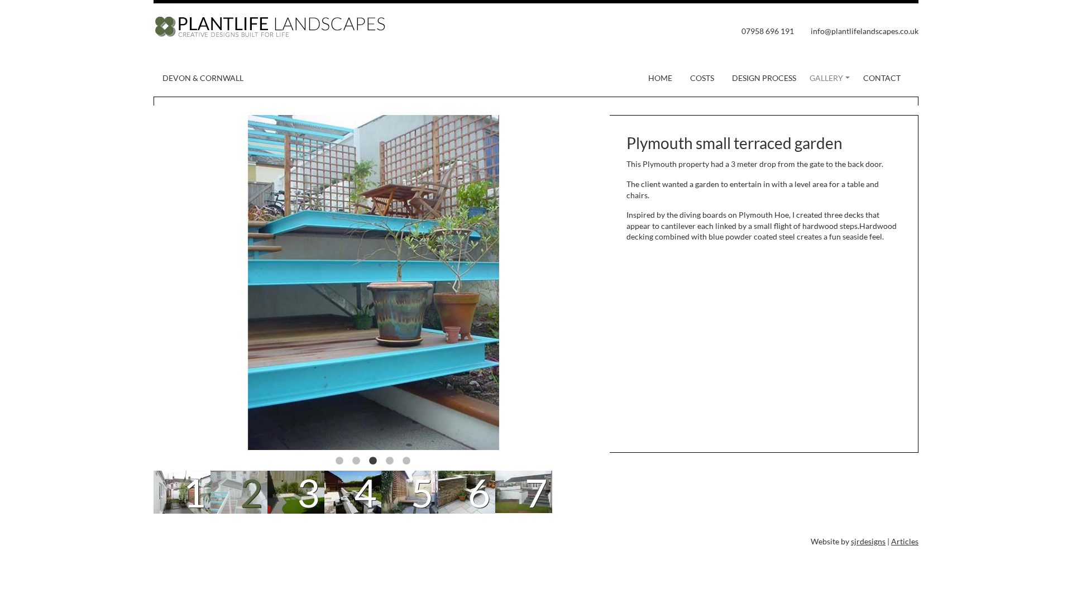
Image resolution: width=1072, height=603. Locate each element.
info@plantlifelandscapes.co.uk (864, 31)
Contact (882, 78)
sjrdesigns (868, 541)
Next (570, 283)
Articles (904, 541)
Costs (702, 78)
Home (660, 78)
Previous (175, 283)
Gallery (826, 78)
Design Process (764, 78)
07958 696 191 (767, 31)
